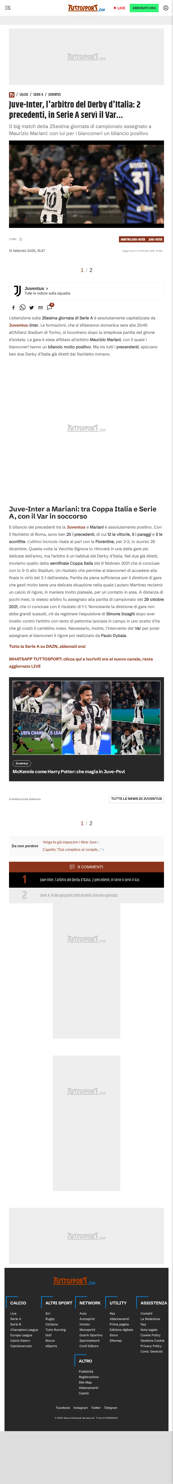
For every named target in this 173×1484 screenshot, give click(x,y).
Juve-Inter (155, 239)
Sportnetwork (90, 1341)
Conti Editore (89, 1346)
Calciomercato (21, 1346)
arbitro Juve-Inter (133, 239)
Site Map (85, 1382)
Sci (48, 1313)
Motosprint (87, 1330)
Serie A (38, 95)
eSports (51, 1346)
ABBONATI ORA (144, 8)
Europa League (21, 1335)
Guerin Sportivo (91, 1335)
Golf (49, 1335)
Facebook (63, 1407)
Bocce (50, 1341)
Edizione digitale (121, 1330)
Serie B (15, 1324)
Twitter (96, 1407)
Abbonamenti (119, 1319)
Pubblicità (86, 1371)
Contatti (146, 1313)
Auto (83, 1313)
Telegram (110, 1407)
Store (114, 1335)
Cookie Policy (151, 1335)
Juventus (54, 95)
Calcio (24, 95)
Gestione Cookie (152, 1341)
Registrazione (89, 1377)
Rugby (50, 1319)
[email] (40, 307)
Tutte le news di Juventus (136, 798)
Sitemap (116, 1341)
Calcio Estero (20, 1341)
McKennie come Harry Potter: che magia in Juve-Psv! (69, 771)
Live (121, 8)
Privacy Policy (151, 1346)
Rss (112, 1313)
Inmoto (85, 1324)
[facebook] (13, 307)
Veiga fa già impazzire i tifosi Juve (70, 842)
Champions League (24, 1330)
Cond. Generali (151, 1351)
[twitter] (31, 307)
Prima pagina (119, 1324)
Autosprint (87, 1319)
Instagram (80, 1407)
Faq (143, 1324)
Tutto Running (56, 1330)
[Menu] (8, 8)
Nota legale (149, 1330)
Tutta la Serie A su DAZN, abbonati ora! (47, 646)
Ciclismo (52, 1324)
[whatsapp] (22, 307)
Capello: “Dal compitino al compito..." (72, 850)
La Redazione (150, 1319)
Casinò (84, 1393)
